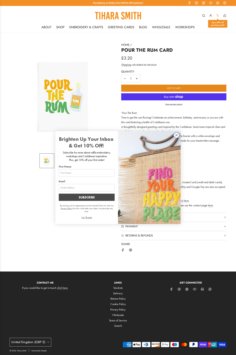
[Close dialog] (176, 135)
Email (62, 181)
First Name (65, 166)
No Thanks (86, 217)
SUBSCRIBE (87, 197)
